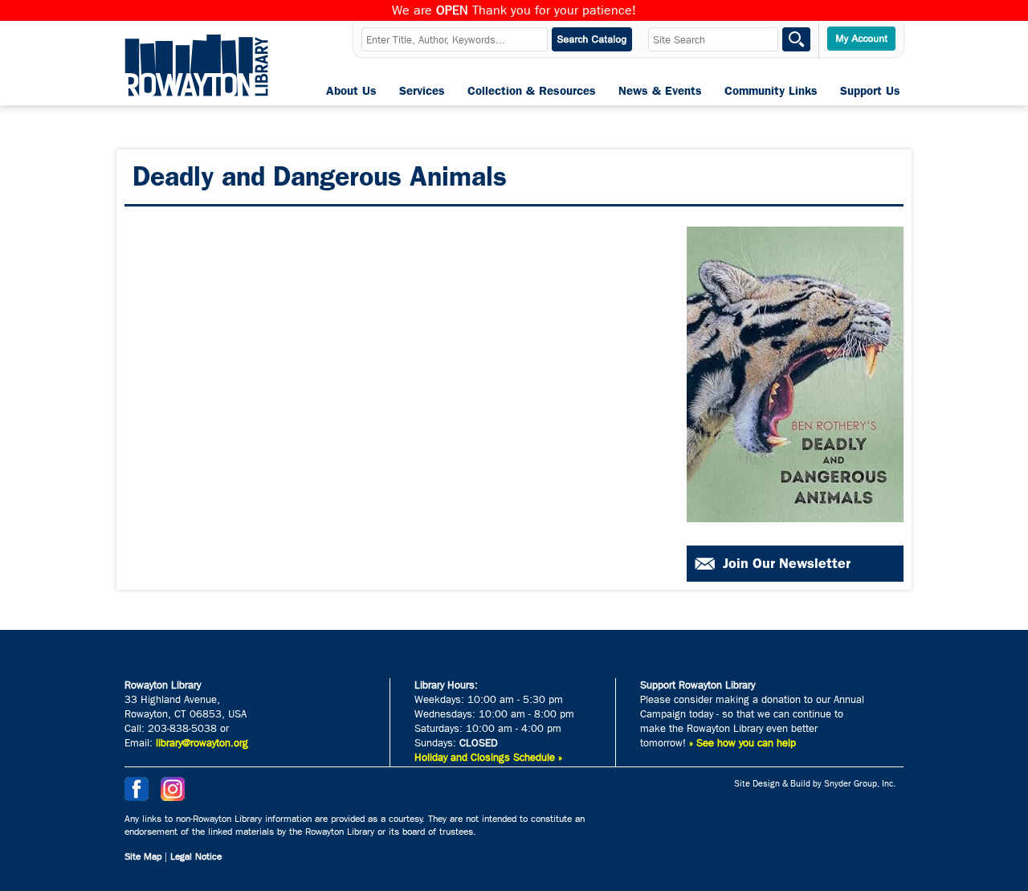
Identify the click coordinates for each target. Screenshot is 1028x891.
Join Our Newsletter (787, 563)
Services (422, 91)
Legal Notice (196, 856)
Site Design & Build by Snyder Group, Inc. (814, 784)
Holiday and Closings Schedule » (488, 757)
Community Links (771, 91)
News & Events (660, 91)
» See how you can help (742, 743)
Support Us (870, 91)
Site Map (142, 856)
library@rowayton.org (202, 743)
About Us (351, 91)
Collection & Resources (531, 91)
